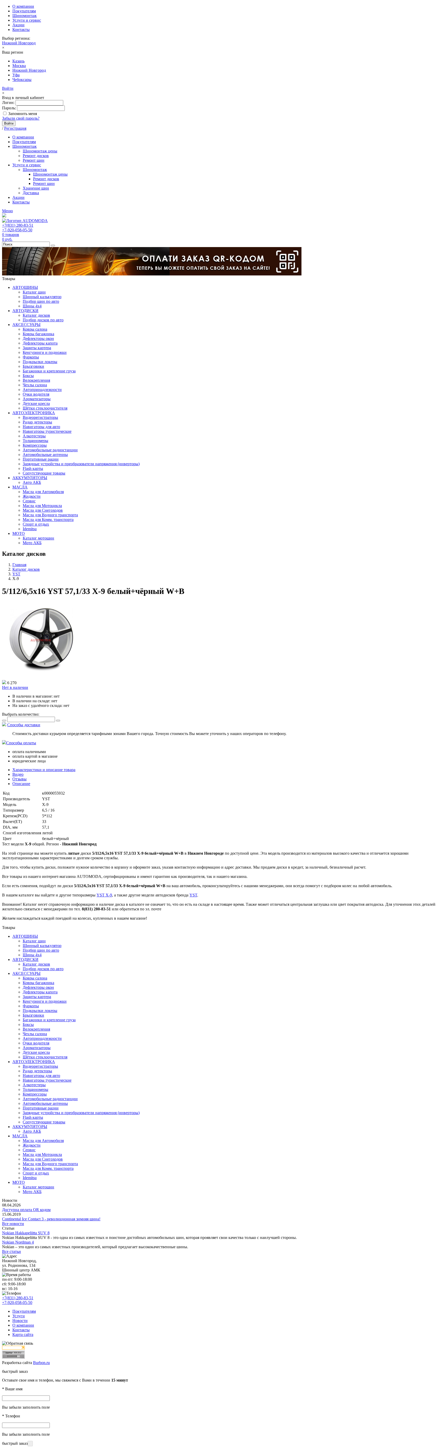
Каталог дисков (36, 315)
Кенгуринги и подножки (45, 352)
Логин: (8, 102)
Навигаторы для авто (41, 427)
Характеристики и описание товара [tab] (43, 770)
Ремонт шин (33, 160)
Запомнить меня (22, 113)
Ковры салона (35, 329)
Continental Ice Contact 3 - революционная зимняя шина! (51, 1219)
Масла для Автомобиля (43, 491)
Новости (20, 1320)
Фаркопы (31, 357)
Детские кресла (36, 403)
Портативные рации (41, 459)
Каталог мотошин (38, 538)
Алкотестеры (34, 436)
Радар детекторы (37, 422)
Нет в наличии (15, 687)
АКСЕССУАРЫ (26, 324)
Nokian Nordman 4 (18, 1242)
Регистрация (15, 128)
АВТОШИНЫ (25, 287)
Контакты (21, 29)
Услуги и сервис (26, 20)
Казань (18, 61)
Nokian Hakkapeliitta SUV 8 (26, 1233)
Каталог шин (34, 292)
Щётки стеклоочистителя (45, 408)
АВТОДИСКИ (25, 310)
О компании (23, 6)
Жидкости (32, 496)
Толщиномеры (35, 440)
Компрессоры (35, 445)
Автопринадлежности (42, 389)
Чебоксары (21, 79)
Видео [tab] (17, 774)
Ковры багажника (38, 334)
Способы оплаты (21, 743)
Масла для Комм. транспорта (48, 519)
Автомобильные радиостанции (50, 450)
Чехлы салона (35, 385)
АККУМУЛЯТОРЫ (29, 478)
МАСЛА (20, 487)
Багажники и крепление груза (49, 371)
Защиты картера (37, 348)
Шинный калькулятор (42, 297)
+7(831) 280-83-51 (17, 225)
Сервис (29, 501)
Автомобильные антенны (45, 454)
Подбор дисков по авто (43, 320)
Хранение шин (36, 188)
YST (193, 895)
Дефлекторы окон (38, 338)
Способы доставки (23, 725)
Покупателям (24, 11)
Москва (19, 65)
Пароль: (9, 108)
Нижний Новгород (19, 43)
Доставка (31, 193)
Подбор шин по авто (41, 301)
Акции (18, 25)
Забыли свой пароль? (20, 118)
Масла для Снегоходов (43, 510)
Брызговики (33, 366)
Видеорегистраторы (40, 417)
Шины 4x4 (32, 306)
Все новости (13, 1223)
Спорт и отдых (36, 524)
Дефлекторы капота (40, 343)
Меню (7, 211)
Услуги (18, 1316)
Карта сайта (22, 1334)
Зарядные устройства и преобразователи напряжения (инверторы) (81, 464)
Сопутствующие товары (44, 473)
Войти (7, 88)
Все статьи (11, 1251)
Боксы (28, 375)
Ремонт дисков (36, 155)
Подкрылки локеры (40, 362)
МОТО (18, 533)
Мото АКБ (32, 543)
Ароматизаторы (37, 399)
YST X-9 (104, 895)
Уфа (16, 75)
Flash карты (33, 468)
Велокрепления (36, 380)
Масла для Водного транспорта (50, 515)
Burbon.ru (41, 1362)
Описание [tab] (21, 783)
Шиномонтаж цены (40, 151)
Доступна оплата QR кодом (26, 1209)
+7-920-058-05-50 (17, 230)
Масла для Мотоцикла (42, 505)
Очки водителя (36, 394)
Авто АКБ (32, 482)
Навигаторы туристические (47, 431)
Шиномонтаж (24, 15)
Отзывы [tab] (19, 779)
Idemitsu (30, 529)
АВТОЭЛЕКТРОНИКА (33, 413)
